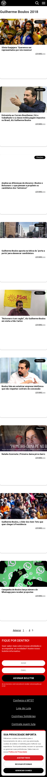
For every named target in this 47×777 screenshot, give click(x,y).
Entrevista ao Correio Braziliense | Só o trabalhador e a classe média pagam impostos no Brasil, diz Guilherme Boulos (23, 117)
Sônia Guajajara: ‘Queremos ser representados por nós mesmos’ (17, 48)
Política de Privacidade (18, 752)
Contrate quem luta (23, 724)
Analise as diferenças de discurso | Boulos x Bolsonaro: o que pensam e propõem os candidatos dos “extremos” (22, 185)
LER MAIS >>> (40, 54)
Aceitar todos (23, 758)
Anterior (17, 630)
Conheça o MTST (23, 700)
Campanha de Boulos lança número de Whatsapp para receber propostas (20, 590)
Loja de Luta (23, 708)
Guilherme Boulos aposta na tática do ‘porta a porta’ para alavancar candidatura (23, 252)
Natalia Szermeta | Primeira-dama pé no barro (23, 454)
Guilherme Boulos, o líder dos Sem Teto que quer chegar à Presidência (22, 523)
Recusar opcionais (23, 764)
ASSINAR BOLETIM (23, 678)
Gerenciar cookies (23, 770)
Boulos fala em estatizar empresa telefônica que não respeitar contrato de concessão (22, 387)
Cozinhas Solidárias (24, 716)
